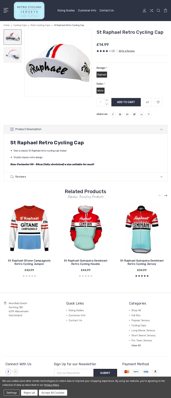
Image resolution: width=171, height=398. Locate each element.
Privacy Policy (51, 384)
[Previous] (160, 195)
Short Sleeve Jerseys (143, 335)
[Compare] (151, 12)
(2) (113, 51)
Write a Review (127, 51)
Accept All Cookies (53, 392)
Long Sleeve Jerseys (143, 330)
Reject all (29, 392)
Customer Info (87, 10)
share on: (102, 114)
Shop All (136, 310)
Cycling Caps (138, 325)
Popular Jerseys (140, 320)
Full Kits (135, 315)
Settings (12, 392)
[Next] (165, 195)
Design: (102, 67)
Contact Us (107, 10)
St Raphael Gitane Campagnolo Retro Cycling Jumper (29, 262)
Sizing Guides (66, 10)
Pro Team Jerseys (141, 340)
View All (136, 345)
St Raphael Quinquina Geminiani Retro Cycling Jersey (142, 262)
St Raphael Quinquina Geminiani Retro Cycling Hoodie (85, 262)
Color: (101, 83)
